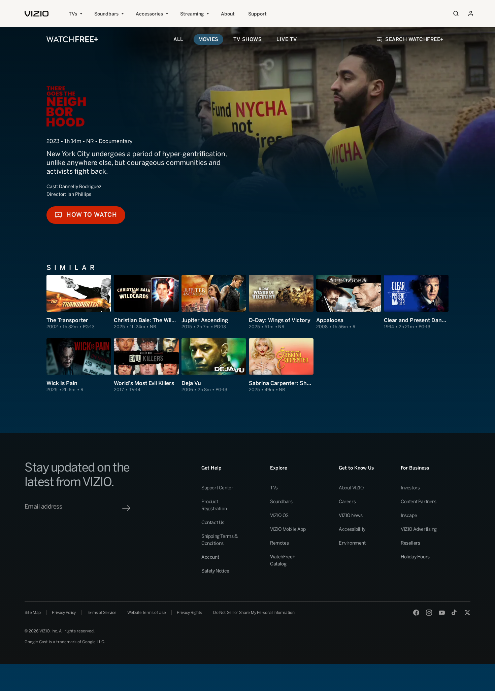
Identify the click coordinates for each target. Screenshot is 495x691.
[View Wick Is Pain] (78, 365)
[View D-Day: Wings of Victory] (281, 302)
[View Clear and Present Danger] (416, 302)
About (228, 14)
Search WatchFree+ (414, 39)
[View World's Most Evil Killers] (146, 365)
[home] (36, 13)
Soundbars (106, 14)
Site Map (33, 612)
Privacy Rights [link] (189, 612)
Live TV (286, 39)
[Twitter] (467, 613)
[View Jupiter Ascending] (214, 302)
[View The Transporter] (78, 302)
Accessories (149, 14)
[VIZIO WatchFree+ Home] (72, 39)
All (178, 39)
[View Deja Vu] (214, 365)
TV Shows (247, 39)
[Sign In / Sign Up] (471, 13)
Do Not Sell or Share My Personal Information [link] (253, 612)
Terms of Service (101, 612)
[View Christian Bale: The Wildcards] (146, 302)
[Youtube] (442, 613)
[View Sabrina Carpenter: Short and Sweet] (281, 365)
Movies (208, 39)
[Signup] (126, 508)
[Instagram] (429, 613)
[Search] (456, 13)
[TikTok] (455, 613)
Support (257, 14)
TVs (73, 14)
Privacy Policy (64, 612)
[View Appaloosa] (348, 302)
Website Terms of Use (146, 612)
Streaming (192, 14)
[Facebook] (416, 613)
